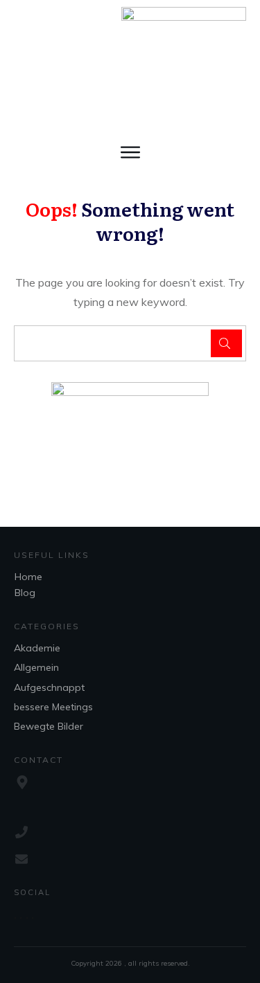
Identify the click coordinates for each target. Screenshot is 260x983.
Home (28, 576)
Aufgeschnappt (49, 687)
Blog (25, 592)
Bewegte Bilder (48, 726)
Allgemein (36, 667)
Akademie (37, 648)
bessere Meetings (53, 707)
